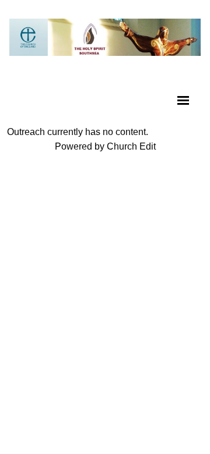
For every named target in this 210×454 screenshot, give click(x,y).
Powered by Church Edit (105, 146)
